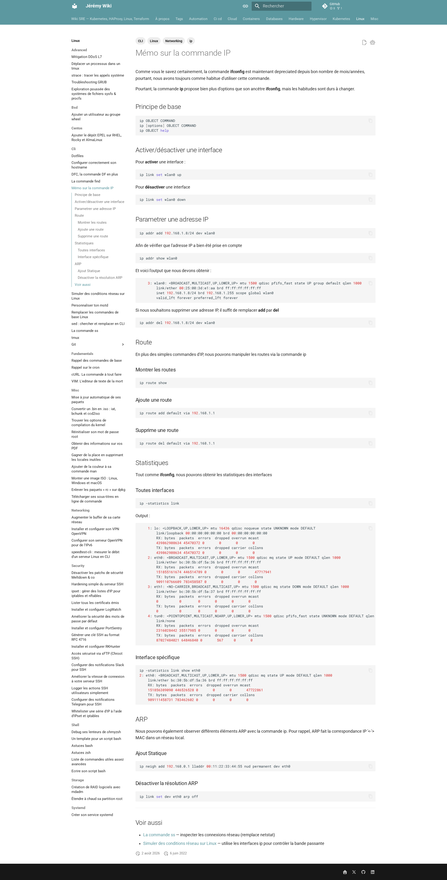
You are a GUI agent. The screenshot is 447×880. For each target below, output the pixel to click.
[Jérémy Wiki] (74, 6)
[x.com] (354, 872)
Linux (360, 19)
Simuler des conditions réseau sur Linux (180, 843)
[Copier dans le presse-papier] (370, 121)
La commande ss (159, 835)
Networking (173, 41)
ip (191, 41)
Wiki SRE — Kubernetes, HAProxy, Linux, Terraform (110, 19)
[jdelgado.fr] (345, 872)
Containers (251, 19)
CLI (140, 41)
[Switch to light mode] (245, 6)
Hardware (296, 19)
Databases (274, 19)
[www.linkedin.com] (373, 872)
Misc (374, 19)
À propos (162, 19)
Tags (179, 19)
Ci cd (218, 19)
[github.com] (363, 872)
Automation (198, 19)
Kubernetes (341, 19)
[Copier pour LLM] (372, 42)
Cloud (232, 19)
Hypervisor (318, 19)
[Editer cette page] (364, 42)
